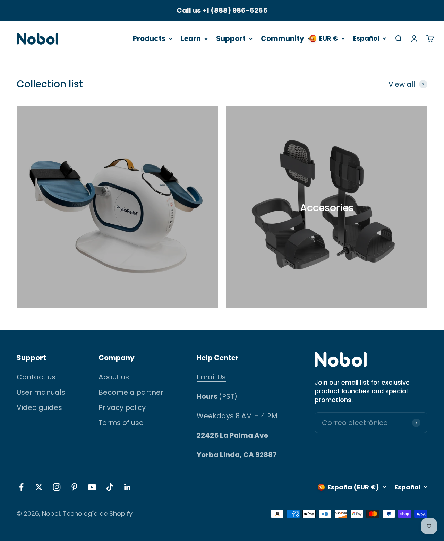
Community (282, 38)
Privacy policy (122, 407)
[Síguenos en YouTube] (92, 487)
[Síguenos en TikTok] (109, 487)
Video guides (39, 407)
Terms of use (121, 423)
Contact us (36, 377)
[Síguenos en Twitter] (39, 487)
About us (114, 377)
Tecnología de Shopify (98, 513)
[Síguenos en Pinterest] (74, 487)
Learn (191, 38)
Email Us (211, 377)
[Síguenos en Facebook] (21, 487)
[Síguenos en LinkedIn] (127, 487)
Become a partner (131, 392)
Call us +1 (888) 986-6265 (222, 10)
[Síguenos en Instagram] (56, 487)
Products (149, 38)
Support (231, 38)
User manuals (41, 392)
